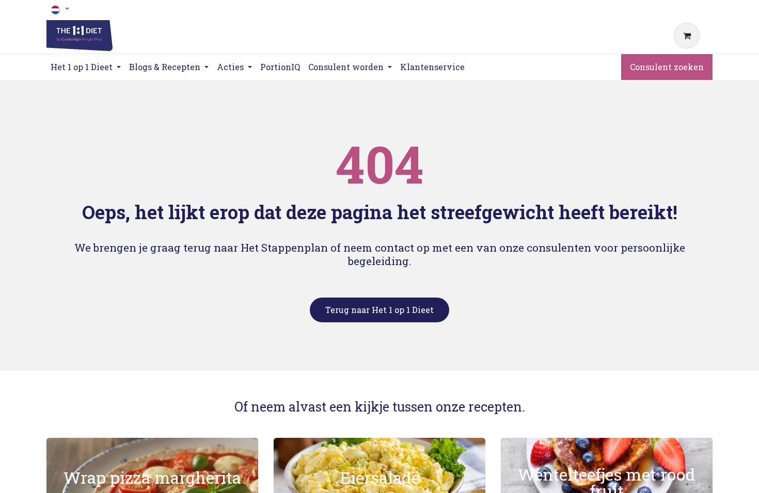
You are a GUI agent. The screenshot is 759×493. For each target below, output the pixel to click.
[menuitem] (280, 67)
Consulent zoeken (667, 66)
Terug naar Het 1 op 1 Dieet (379, 309)
